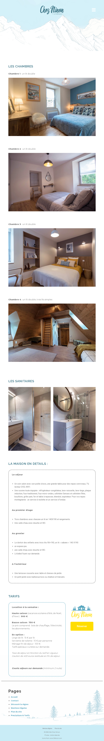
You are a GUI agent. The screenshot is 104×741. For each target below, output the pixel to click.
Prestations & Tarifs (20, 715)
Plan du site (16, 711)
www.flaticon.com (56, 738)
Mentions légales (19, 708)
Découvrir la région (19, 704)
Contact (15, 700)
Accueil (14, 697)
